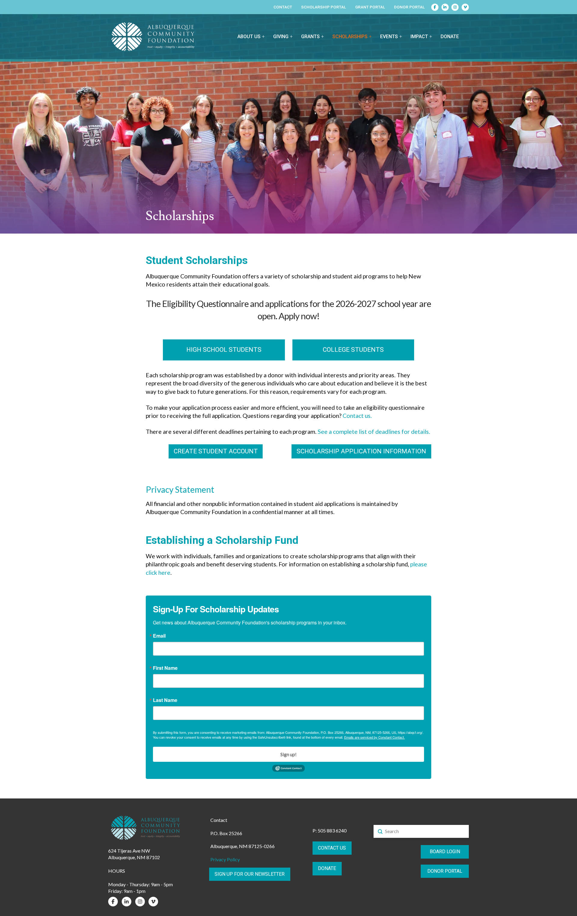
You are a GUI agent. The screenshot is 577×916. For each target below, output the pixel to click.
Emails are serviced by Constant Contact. (374, 737)
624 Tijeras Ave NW (129, 850)
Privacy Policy (225, 859)
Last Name (165, 700)
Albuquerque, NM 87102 (134, 857)
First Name (165, 668)
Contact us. (357, 415)
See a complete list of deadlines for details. (374, 431)
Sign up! (288, 754)
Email (159, 635)
